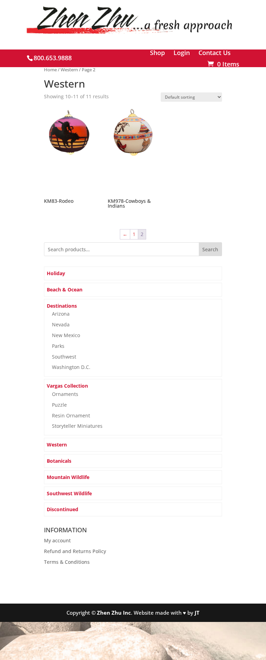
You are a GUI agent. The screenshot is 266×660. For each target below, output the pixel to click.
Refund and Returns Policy (75, 551)
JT (197, 612)
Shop (157, 53)
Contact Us (214, 53)
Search (210, 249)
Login (182, 53)
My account (57, 540)
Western (69, 69)
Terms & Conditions (67, 562)
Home (50, 69)
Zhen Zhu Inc (114, 612)
